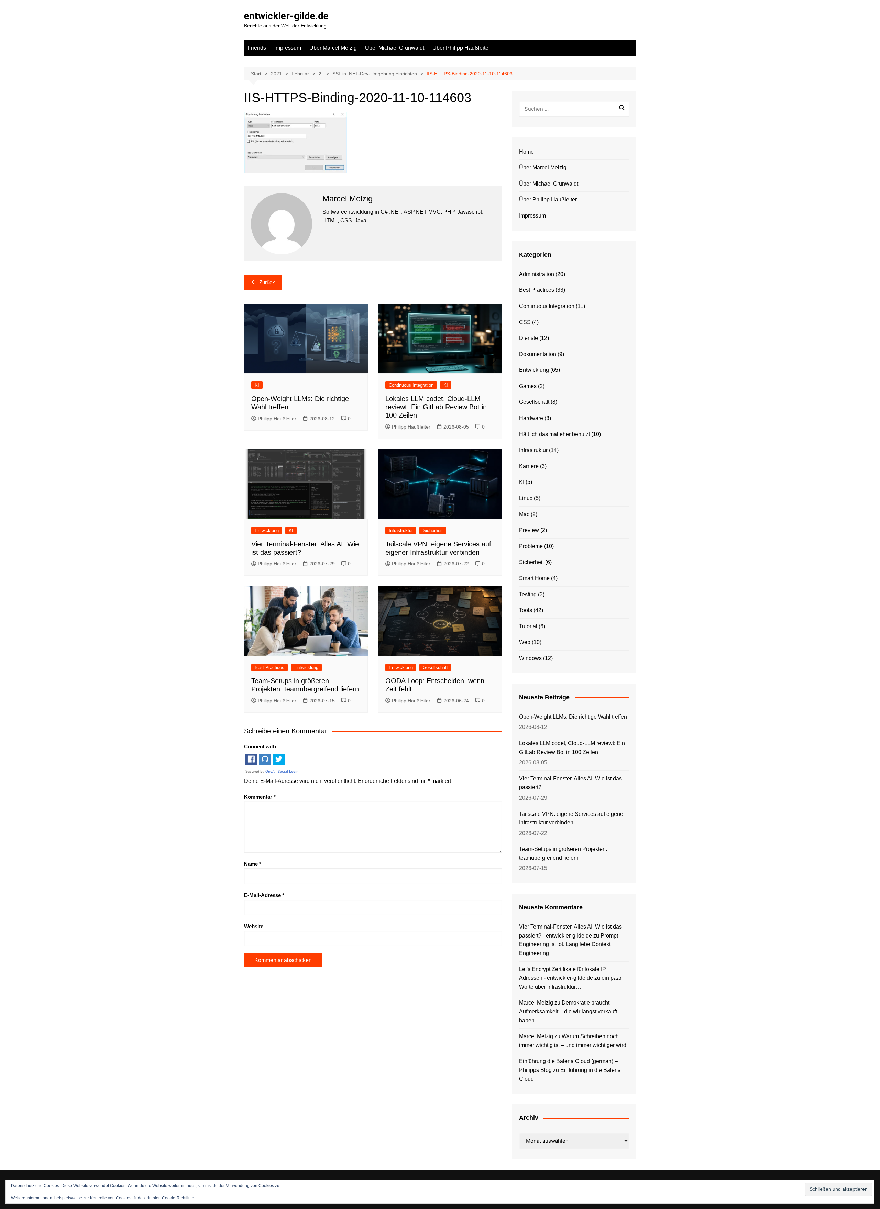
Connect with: (261, 747)
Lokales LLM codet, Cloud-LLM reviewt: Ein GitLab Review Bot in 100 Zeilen (436, 407)
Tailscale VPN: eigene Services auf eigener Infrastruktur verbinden (572, 818)
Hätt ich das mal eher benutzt (554, 434)
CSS (525, 322)
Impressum (287, 48)
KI (257, 385)
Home (526, 152)
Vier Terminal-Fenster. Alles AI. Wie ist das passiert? (570, 783)
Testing (528, 594)
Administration (536, 274)
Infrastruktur (401, 530)
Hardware (531, 418)
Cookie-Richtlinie (178, 1198)
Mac (524, 514)
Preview (529, 530)
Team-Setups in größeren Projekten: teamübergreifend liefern (563, 853)
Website (253, 926)
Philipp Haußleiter (277, 418)
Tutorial (528, 626)
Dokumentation (537, 354)
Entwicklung (267, 530)
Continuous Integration (411, 385)
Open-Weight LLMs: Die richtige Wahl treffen (573, 717)
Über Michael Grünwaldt (394, 48)
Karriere (529, 466)
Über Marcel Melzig (333, 48)
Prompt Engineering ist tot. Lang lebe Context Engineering (568, 944)
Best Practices (269, 667)
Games (528, 386)
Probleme (531, 546)
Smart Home (534, 578)
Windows (530, 658)
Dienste (528, 338)
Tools (525, 610)
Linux (525, 498)
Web (524, 642)
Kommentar (260, 797)
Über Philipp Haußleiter (461, 48)
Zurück (267, 282)
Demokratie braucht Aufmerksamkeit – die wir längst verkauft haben (568, 1011)
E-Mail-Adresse (264, 895)
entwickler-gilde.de (286, 16)
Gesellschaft (435, 667)
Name (252, 864)
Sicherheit (433, 530)
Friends (257, 48)
